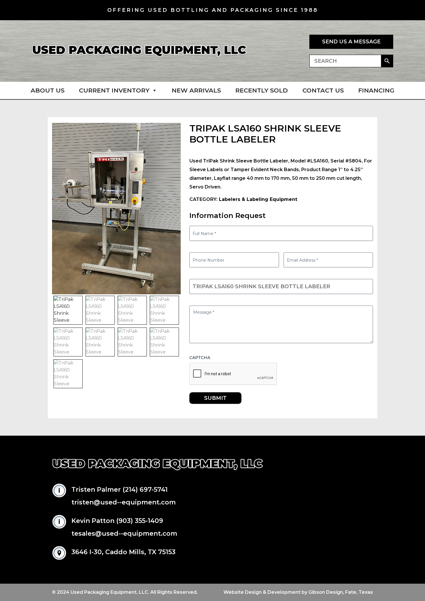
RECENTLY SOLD (261, 90)
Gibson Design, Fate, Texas (340, 592)
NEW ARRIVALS (196, 90)
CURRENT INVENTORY (114, 90)
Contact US (323, 90)
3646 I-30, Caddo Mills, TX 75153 (123, 552)
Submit (215, 398)
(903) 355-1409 (139, 521)
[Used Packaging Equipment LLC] (139, 51)
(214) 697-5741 (145, 489)
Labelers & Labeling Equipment (258, 199)
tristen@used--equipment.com (123, 502)
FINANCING (376, 90)
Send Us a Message (351, 41)
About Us (47, 90)
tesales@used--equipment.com (124, 533)
